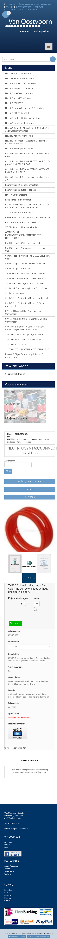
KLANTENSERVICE (23, 7)
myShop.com (34, 760)
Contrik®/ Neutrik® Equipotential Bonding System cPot (28, 178)
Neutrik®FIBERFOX (14, 103)
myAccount (9, 10)
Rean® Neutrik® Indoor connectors (21, 185)
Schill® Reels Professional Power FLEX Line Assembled (25, 304)
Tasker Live (8, 874)
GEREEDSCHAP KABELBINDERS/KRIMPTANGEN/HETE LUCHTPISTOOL (23, 235)
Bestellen (8, 890)
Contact (7, 901)
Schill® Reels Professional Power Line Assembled (28, 298)
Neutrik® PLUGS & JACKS (17, 113)
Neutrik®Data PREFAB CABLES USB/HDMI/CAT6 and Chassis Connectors (27, 129)
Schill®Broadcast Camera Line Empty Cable (25, 278)
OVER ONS (10, 4)
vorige (31, 497)
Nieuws (7, 845)
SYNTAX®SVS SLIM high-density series (23, 339)
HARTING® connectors (16, 195)
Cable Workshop (11, 866)
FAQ (8, 7)
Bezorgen (8, 895)
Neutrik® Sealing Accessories (19, 148)
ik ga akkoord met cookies (39, 937)
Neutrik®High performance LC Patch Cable (24, 108)
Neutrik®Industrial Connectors (19, 136)
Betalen (7, 893)
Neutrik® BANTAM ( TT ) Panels (19, 123)
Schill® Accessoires (14, 293)
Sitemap (7, 898)
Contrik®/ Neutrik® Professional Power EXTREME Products (28, 155)
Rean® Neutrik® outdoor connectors (22, 190)
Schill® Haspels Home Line (17, 268)
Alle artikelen (9, 461)
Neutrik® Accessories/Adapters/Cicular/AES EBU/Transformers (26, 142)
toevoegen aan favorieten (15, 748)
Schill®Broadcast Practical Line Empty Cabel (25, 273)
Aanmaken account (28, 10)
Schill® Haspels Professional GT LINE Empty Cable (25, 249)
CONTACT (39, 7)
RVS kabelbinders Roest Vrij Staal (20, 222)
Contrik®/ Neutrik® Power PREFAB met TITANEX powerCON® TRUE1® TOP (27, 162)
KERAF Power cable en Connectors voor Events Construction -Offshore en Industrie (27, 206)
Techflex (7, 869)
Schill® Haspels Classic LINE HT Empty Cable (26, 264)
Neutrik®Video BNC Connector (19, 88)
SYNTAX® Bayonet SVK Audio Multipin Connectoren (23, 312)
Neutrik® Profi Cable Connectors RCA (22, 118)
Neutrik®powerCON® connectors (21, 83)
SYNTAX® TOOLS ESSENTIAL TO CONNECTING (27, 349)
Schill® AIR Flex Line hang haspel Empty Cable (26, 288)
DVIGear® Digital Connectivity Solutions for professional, (25, 355)
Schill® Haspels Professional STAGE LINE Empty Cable (27, 257)
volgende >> (29, 489)
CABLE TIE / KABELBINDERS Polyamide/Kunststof (28, 217)
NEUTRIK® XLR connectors (28, 439)
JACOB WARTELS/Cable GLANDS (20, 212)
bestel (17, 623)
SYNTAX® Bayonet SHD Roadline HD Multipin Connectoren (26, 320)
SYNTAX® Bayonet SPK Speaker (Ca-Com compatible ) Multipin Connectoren (24, 328)
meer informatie (45, 933)
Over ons (8, 842)
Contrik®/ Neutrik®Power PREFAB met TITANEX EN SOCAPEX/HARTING (27, 170)
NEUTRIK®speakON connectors (20, 78)
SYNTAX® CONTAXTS (15, 344)
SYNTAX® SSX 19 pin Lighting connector (24, 334)
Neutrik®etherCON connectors (19, 93)
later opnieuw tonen (17, 937)
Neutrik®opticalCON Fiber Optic (19, 98)
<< (30, 481)
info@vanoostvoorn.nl (16, 418)
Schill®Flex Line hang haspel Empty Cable (24, 283)
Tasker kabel (9, 871)
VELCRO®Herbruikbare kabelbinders (22, 227)
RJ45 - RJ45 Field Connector (18, 200)
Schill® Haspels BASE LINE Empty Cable (23, 243)
